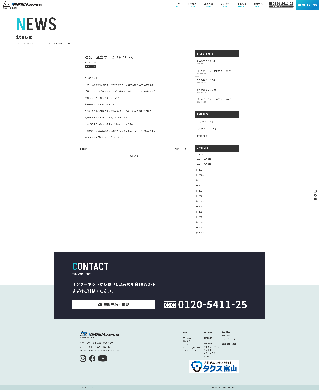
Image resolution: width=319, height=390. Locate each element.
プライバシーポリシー (89, 387)
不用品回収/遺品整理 (192, 347)
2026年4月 (202, 163)
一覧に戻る (133, 155)
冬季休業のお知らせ (206, 81)
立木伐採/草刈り (190, 350)
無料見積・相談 (309, 4)
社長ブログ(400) (205, 121)
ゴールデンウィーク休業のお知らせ (214, 71)
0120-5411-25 (102, 346)
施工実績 (208, 332)
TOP (185, 332)
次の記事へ (179, 148)
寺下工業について (211, 346)
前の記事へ (87, 148)
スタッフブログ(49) (206, 128)
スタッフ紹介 (209, 353)
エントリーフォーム (230, 338)
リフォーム (187, 344)
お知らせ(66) (203, 135)
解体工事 (186, 341)
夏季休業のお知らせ (206, 62)
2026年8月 (202, 158)
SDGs (206, 356)
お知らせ (208, 337)
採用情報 (226, 335)
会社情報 (207, 350)
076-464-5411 (91, 350)
